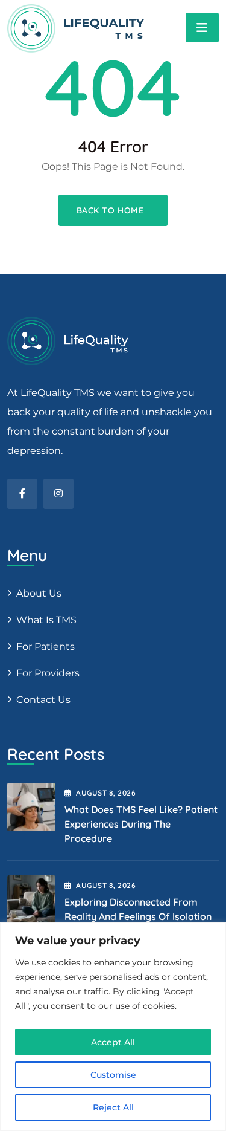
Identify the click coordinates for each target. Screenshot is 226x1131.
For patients (45, 646)
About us (38, 593)
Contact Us (43, 699)
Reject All (113, 1107)
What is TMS (46, 620)
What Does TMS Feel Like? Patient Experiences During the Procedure (141, 823)
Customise (113, 1074)
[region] (113, 1026)
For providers (48, 673)
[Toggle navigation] (202, 27)
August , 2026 (106, 792)
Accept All (113, 1042)
